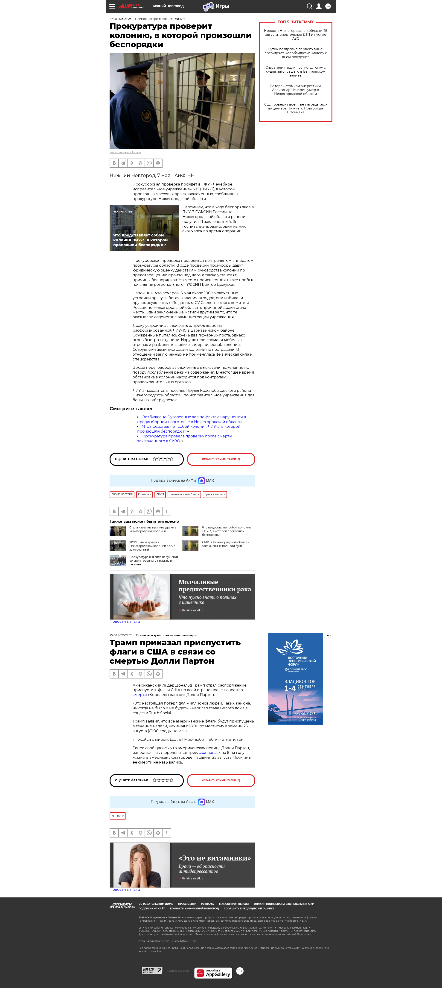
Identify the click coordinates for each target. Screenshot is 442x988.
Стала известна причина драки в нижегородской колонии (152, 529)
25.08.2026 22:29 (121, 635)
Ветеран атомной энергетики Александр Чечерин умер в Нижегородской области (295, 90)
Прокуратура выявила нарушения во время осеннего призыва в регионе (153, 560)
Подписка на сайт (152, 908)
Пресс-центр (187, 903)
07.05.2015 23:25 (120, 19)
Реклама (207, 903)
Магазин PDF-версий (234, 903)
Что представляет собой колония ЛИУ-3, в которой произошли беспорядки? (226, 531)
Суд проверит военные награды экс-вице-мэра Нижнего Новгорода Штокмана (295, 108)
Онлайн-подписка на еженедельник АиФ (284, 903)
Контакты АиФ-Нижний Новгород (194, 908)
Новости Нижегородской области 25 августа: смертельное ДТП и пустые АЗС (295, 35)
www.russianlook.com (125, 152)
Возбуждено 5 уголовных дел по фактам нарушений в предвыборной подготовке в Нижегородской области (191, 419)
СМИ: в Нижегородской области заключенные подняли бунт (225, 544)
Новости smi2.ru (125, 621)
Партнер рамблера (178, 970)
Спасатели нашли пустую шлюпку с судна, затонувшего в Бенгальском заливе (295, 71)
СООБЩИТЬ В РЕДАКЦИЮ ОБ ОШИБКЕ (249, 908)
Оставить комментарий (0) (221, 459)
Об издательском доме (156, 903)
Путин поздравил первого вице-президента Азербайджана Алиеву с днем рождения (296, 53)
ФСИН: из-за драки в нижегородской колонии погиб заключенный (152, 545)
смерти (140, 695)
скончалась (210, 752)
